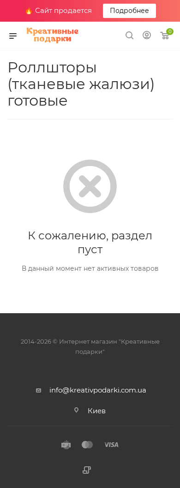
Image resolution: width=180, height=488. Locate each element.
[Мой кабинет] (147, 36)
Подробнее (129, 10)
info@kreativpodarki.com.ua (97, 390)
